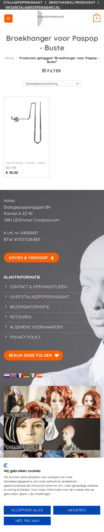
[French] (20, 374)
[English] (13, 374)
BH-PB (11, 167)
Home (9, 58)
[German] (26, 374)
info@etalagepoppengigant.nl (33, 7)
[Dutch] (7, 374)
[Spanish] (40, 374)
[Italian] (33, 374)
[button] (8, 18)
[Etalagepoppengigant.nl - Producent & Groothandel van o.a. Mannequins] (52, 18)
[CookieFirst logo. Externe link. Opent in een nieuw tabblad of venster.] (6, 465)
